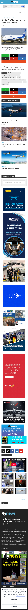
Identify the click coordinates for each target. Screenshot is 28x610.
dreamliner (4, 79)
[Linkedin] (17, 451)
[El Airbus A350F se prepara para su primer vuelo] (14, 133)
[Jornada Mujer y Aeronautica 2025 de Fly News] (21, 483)
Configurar (14, 606)
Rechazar (14, 603)
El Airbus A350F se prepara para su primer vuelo (13, 145)
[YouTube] (21, 451)
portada (20, 82)
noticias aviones (21, 79)
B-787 (14, 77)
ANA (13, 75)
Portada (3, 13)
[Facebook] (12, 451)
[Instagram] (8, 451)
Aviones (3, 17)
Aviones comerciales (11, 17)
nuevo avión (13, 82)
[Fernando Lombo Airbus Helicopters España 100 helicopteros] (7, 483)
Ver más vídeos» (23, 499)
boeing (18, 77)
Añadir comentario (14, 25)
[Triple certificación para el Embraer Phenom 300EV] (14, 110)
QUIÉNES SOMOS (5, 548)
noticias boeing (5, 82)
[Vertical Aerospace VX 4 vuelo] (21, 491)
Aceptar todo (14, 599)
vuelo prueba (5, 84)
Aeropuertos (17, 72)
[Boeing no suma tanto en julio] (14, 157)
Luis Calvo (23, 25)
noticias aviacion (12, 79)
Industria (3, 166)
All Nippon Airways (6, 75)
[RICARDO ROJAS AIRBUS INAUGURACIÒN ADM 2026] (7, 476)
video (24, 82)
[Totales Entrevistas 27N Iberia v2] (7, 491)
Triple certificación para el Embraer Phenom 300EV (11, 121)
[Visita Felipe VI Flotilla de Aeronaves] (21, 476)
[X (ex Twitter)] (3, 451)
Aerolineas (10, 72)
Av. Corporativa (5, 119)
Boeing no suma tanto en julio (10, 168)
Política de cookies (20, 596)
